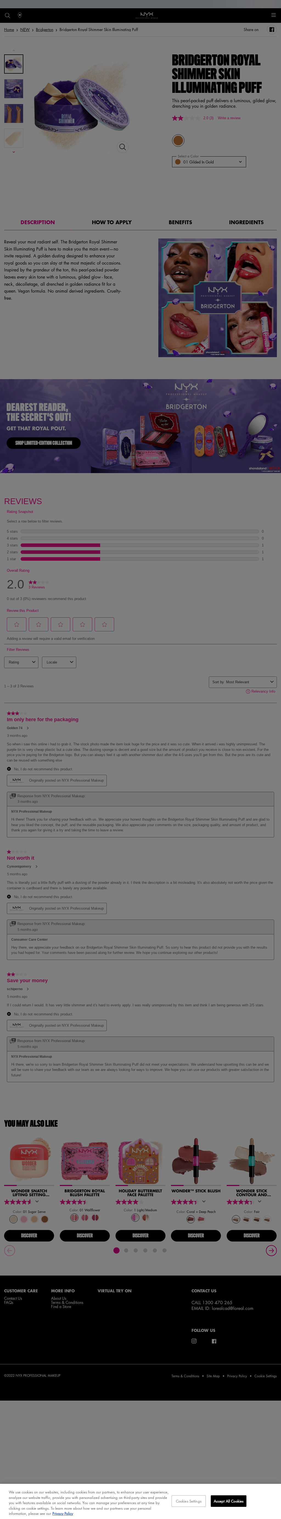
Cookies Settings (188, 1501)
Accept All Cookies (228, 1501)
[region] (140, 1501)
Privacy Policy (62, 1513)
